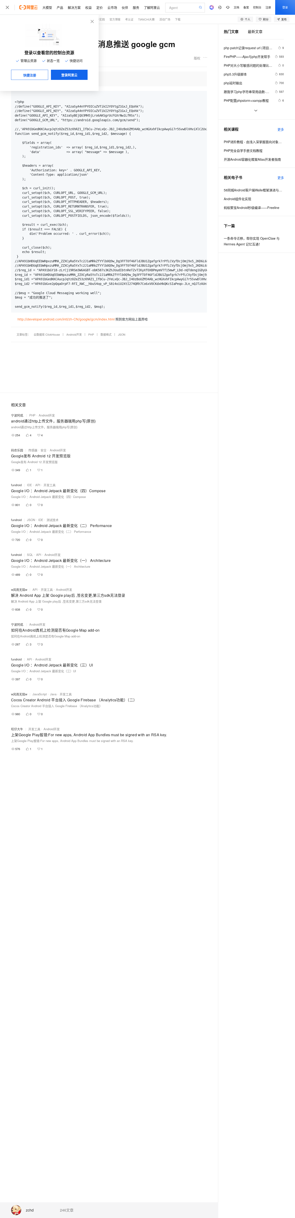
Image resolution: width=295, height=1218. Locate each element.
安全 (44, 450)
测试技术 (53, 520)
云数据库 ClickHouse (47, 334)
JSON (121, 334)
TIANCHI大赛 (146, 19)
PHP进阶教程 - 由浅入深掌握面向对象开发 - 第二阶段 (254, 141)
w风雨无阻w (19, 589)
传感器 (32, 450)
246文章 (67, 1210)
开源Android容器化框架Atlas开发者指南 (252, 159)
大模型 (47, 7)
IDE (29, 485)
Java (53, 694)
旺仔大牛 (17, 729)
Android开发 (74, 334)
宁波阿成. (17, 415)
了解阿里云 (152, 7)
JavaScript (39, 694)
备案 (246, 7)
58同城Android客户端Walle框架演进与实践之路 (254, 190)
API (37, 485)
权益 (88, 7)
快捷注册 (29, 75)
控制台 (257, 7)
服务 (136, 7)
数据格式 (106, 334)
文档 (236, 7)
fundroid (16, 485)
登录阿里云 (69, 74)
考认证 (129, 19)
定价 (99, 7)
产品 (60, 7)
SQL (30, 554)
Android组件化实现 (237, 198)
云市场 (112, 7)
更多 (280, 129)
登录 (285, 7)
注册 (268, 7)
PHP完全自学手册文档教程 (243, 150)
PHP (91, 334)
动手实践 (99, 19)
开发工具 (50, 485)
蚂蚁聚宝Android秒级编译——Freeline (251, 207)
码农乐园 (17, 450)
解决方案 (74, 7)
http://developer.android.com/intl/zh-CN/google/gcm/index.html (66, 319)
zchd (30, 1210)
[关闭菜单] (7, 7)
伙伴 (125, 7)
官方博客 (115, 19)
